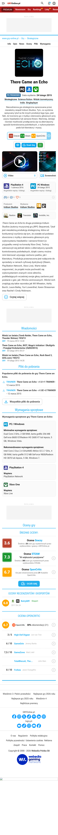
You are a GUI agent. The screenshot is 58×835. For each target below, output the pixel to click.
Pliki (36, 44)
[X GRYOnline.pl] (24, 716)
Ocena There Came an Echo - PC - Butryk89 (29, 604)
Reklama (48, 740)
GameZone (29, 653)
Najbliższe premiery (29, 703)
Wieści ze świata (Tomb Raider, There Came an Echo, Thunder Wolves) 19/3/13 (29, 338)
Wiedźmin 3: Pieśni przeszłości (17, 693)
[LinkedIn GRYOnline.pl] (39, 716)
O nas (13, 735)
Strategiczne (32, 38)
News (21, 44)
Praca (24, 745)
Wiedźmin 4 (41, 698)
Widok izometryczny (43, 99)
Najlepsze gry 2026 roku (44, 693)
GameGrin (29, 645)
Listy (47, 9)
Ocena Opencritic (29, 573)
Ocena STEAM (29, 559)
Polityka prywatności (15, 740)
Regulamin (23, 735)
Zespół (17, 745)
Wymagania (45, 44)
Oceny (29, 44)
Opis (15, 44)
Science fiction (25, 99)
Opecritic (29, 626)
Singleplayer (32, 102)
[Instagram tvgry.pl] (29, 726)
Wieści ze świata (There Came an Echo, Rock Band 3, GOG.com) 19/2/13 (29, 358)
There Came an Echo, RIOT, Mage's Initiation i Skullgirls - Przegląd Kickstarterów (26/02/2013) (29, 348)
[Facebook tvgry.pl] (39, 726)
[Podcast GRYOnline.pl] (34, 716)
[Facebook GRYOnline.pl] (14, 716)
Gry (29, 9)
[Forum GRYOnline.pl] (44, 716)
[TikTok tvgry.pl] (24, 726)
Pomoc (41, 745)
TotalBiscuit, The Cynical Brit (29, 662)
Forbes (29, 671)
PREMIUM (7, 9)
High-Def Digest (29, 636)
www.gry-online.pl (10, 38)
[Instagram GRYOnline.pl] (19, 716)
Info (9, 44)
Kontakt (32, 745)
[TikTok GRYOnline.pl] (29, 716)
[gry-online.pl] (13, 3)
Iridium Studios (11, 207)
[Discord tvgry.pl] (34, 726)
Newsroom (20, 9)
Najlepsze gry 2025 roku (22, 698)
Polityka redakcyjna (38, 735)
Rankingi (37, 9)
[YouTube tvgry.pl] (19, 726)
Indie (22, 102)
